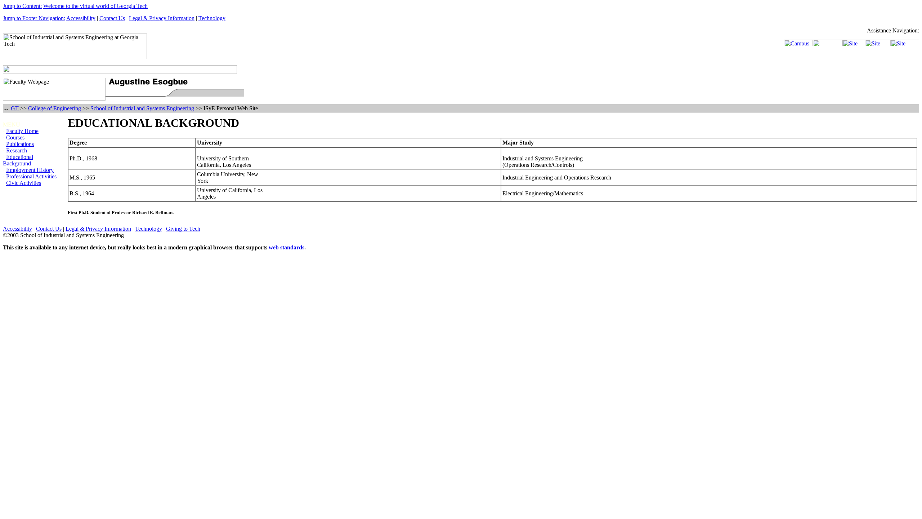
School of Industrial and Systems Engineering (142, 108)
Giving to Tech (183, 229)
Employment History (30, 170)
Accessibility (80, 18)
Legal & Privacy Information (161, 18)
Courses (15, 137)
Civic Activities (23, 183)
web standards (286, 247)
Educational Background (18, 160)
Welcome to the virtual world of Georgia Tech (95, 6)
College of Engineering (54, 108)
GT (15, 108)
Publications (20, 144)
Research (16, 150)
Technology (211, 18)
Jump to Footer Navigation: (34, 18)
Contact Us (112, 18)
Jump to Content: (22, 6)
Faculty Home (22, 131)
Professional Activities (31, 176)
